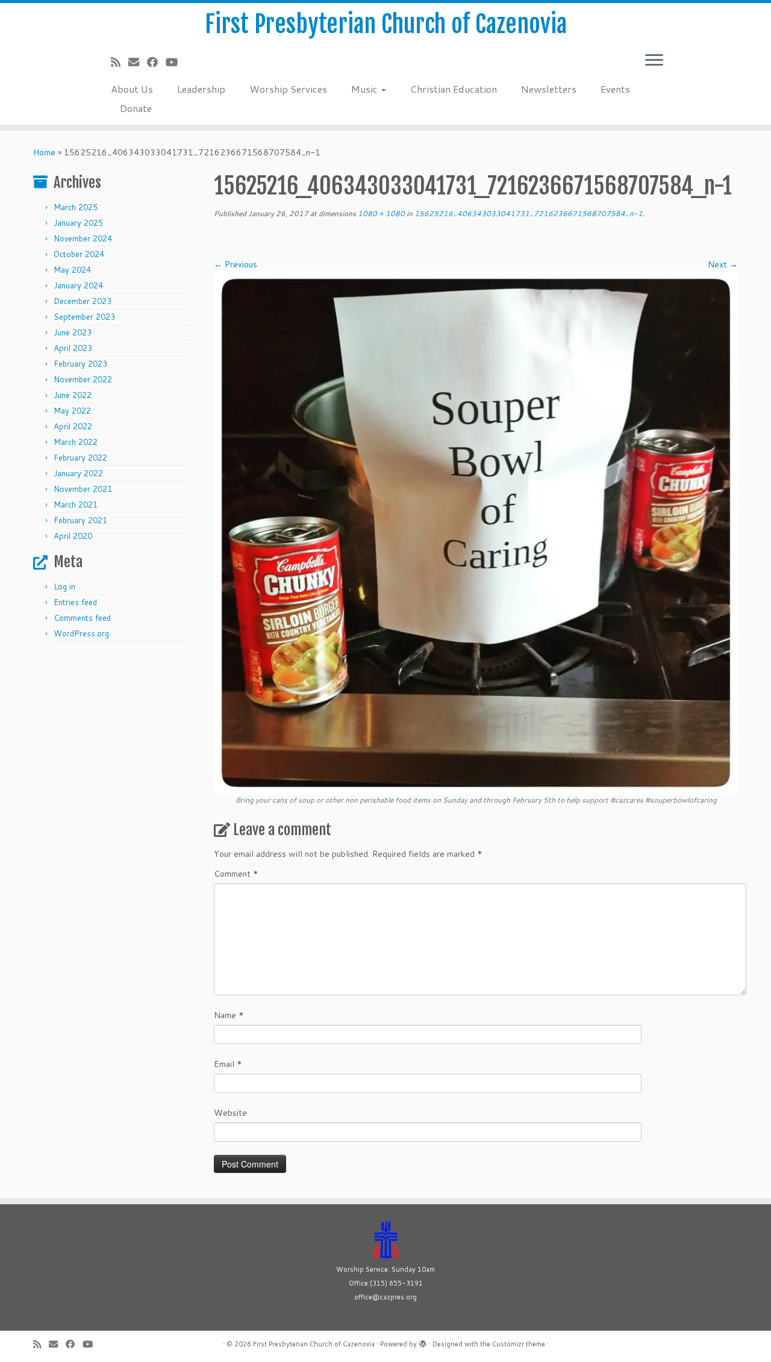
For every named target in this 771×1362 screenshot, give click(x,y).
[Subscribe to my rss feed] (119, 62)
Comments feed (82, 617)
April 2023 (73, 348)
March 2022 (76, 442)
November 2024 (83, 238)
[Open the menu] (654, 61)
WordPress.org (81, 633)
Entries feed (75, 602)
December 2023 (82, 301)
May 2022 (72, 410)
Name (229, 1015)
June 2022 (73, 395)
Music (365, 89)
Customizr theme (518, 1344)
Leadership (201, 89)
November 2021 (83, 489)
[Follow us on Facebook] (156, 62)
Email (228, 1064)
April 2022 (73, 426)
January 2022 (78, 473)
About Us (132, 89)
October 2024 (79, 254)
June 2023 (73, 332)
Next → (723, 264)
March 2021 (76, 504)
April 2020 (73, 535)
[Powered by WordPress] (423, 1341)
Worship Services (288, 89)
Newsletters (548, 89)
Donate (136, 108)
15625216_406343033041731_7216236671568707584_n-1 (528, 213)
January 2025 (78, 222)
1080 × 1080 (380, 213)
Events (615, 89)
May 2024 (72, 269)
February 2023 (80, 363)
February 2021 (80, 520)
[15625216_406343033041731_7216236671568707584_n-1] (476, 532)
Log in (64, 586)
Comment (236, 874)
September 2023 (84, 316)
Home (44, 152)
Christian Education (453, 89)
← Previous (235, 264)
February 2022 (80, 457)
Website (230, 1113)
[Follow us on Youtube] (176, 62)
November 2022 (83, 379)
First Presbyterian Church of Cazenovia (386, 24)
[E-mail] (137, 62)
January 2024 (78, 285)
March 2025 (76, 207)
